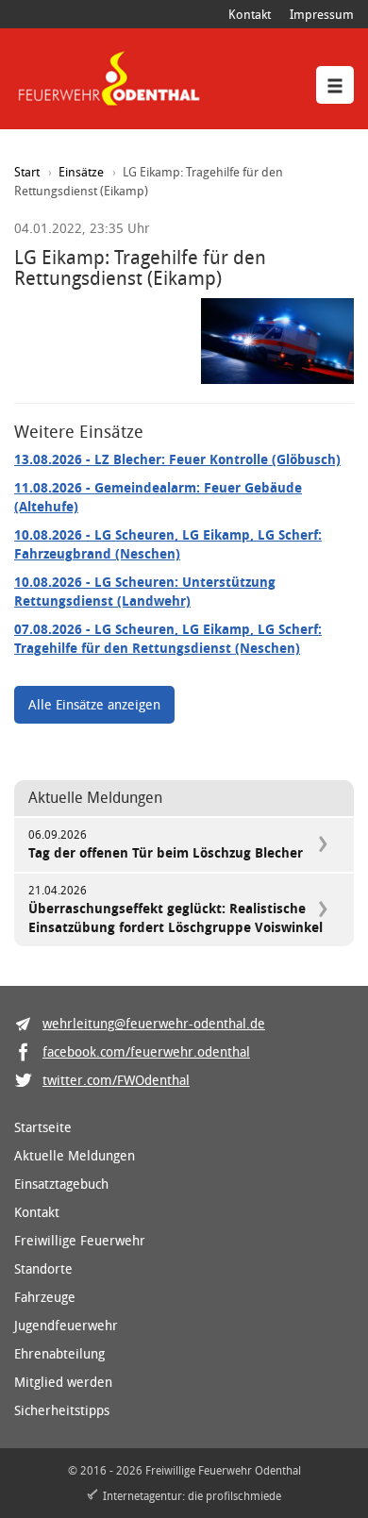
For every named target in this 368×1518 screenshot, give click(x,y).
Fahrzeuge (44, 1297)
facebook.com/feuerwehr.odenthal (146, 1051)
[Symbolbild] (277, 341)
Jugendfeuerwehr (66, 1325)
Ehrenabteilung (59, 1353)
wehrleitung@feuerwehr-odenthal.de (153, 1023)
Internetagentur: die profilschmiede (192, 1495)
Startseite (43, 1127)
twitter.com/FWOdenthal (116, 1080)
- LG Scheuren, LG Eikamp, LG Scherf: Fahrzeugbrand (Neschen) (168, 543)
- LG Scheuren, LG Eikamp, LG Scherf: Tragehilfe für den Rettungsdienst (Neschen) (168, 638)
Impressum (322, 14)
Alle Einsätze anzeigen (94, 704)
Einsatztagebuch (61, 1184)
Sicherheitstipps (61, 1410)
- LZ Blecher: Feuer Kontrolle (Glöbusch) (177, 459)
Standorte (43, 1268)
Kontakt (249, 14)
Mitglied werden (63, 1382)
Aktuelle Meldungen (74, 1155)
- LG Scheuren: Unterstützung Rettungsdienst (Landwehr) (145, 591)
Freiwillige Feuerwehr (79, 1240)
